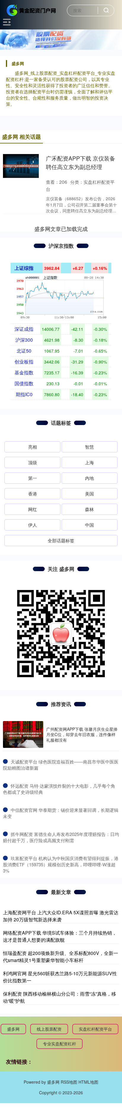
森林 (89, 509)
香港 (32, 493)
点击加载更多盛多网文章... (61, 228)
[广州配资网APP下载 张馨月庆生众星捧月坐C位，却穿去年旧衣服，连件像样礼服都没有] (23, 734)
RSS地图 (69, 1082)
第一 (32, 478)
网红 (32, 509)
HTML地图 (88, 1082)
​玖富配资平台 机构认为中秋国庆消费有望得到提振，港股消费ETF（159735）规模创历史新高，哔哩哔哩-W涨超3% (60, 864)
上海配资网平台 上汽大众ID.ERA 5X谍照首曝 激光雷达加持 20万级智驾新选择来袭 (60, 916)
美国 (89, 493)
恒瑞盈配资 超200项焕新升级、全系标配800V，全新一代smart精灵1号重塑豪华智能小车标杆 (60, 956)
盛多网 (13, 1029)
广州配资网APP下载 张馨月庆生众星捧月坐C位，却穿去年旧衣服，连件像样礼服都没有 (82, 734)
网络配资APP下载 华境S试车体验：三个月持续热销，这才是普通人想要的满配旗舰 (60, 936)
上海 (89, 462)
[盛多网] (31, 10)
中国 (89, 525)
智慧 (89, 447)
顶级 (32, 462)
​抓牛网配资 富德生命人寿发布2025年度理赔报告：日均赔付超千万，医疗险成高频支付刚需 (61, 837)
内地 (89, 478)
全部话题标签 (61, 540)
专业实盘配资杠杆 (59, 1044)
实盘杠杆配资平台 (95, 1029)
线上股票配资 (49, 1029)
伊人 (32, 525)
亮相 (32, 447)
